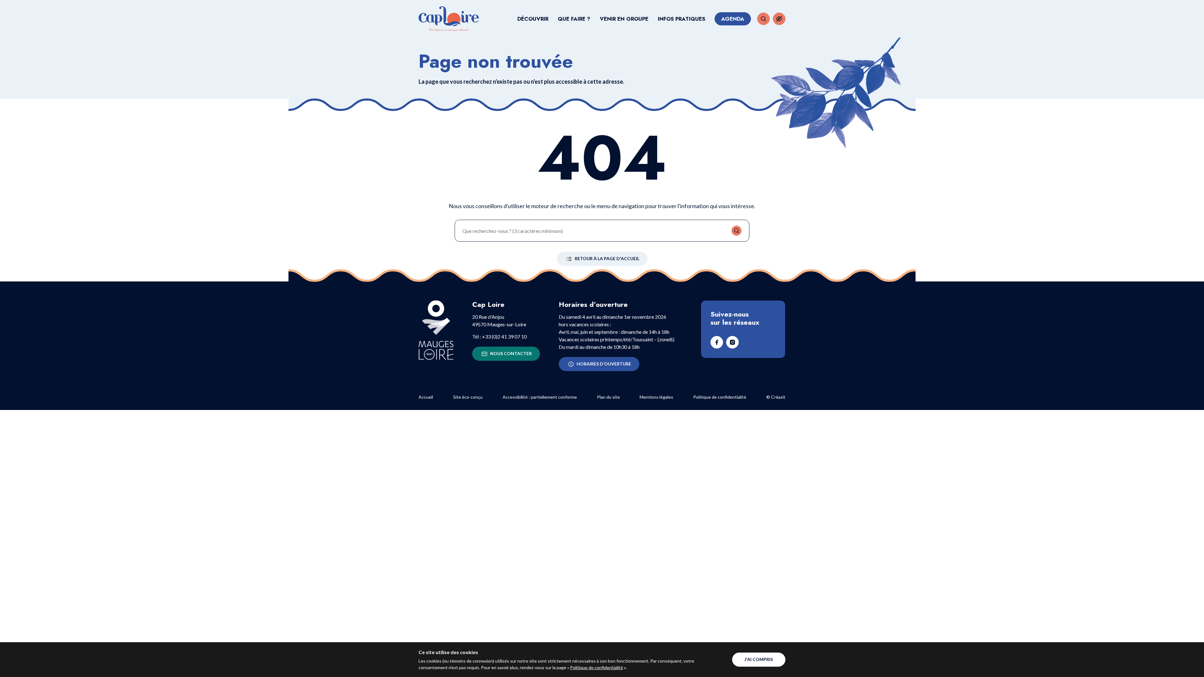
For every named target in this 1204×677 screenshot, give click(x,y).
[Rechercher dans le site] (763, 19)
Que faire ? (574, 19)
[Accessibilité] (779, 19)
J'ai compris (758, 659)
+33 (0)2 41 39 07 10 (504, 336)
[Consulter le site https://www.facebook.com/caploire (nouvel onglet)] (716, 342)
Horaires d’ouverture (604, 363)
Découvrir (532, 19)
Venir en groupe (624, 19)
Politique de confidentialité (596, 667)
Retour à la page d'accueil (607, 258)
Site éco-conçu (468, 397)
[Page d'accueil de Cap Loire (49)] (449, 18)
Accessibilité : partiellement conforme (540, 397)
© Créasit (775, 397)
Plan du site (608, 397)
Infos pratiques (681, 19)
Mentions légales (656, 397)
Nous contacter (511, 353)
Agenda (732, 19)
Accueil (426, 397)
